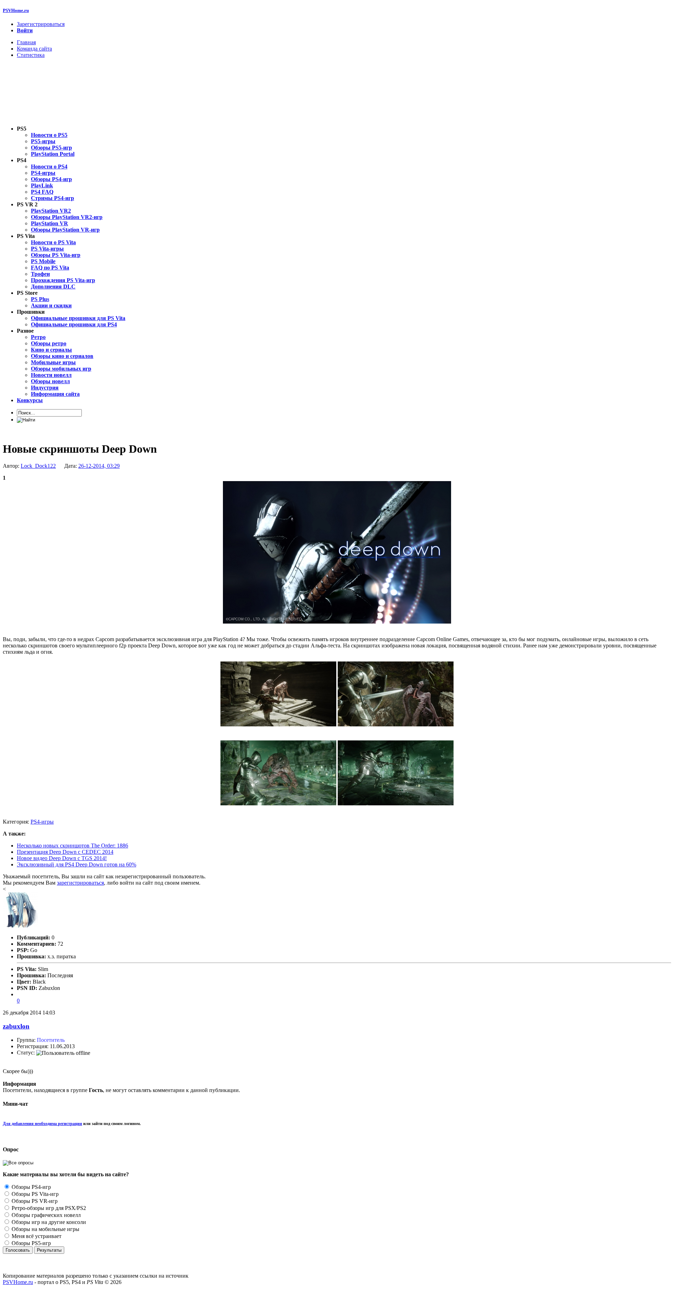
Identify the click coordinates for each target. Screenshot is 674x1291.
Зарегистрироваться (41, 24)
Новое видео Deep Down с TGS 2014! (62, 858)
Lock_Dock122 (38, 466)
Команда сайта (34, 49)
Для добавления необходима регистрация (42, 1123)
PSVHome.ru (16, 10)
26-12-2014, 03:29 (99, 466)
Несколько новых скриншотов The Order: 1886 (72, 846)
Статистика (31, 55)
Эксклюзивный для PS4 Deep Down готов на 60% (76, 864)
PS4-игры (42, 822)
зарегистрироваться (80, 883)
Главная (26, 42)
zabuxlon (16, 1026)
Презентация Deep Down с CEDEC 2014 (65, 852)
